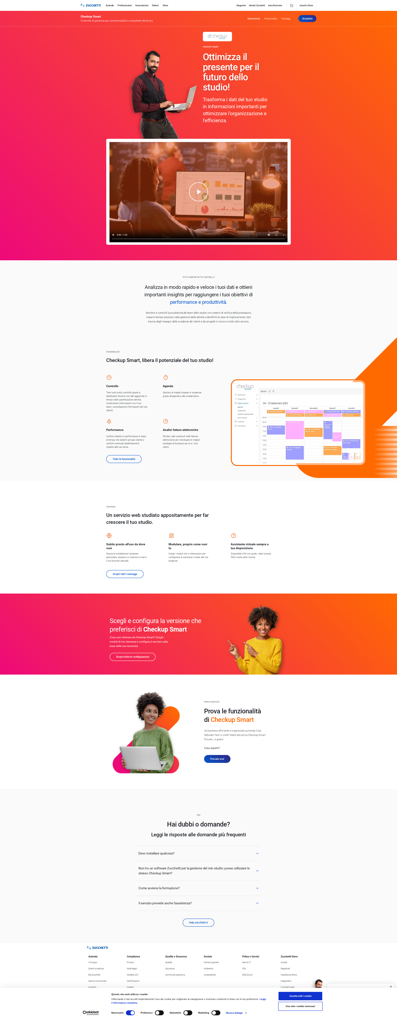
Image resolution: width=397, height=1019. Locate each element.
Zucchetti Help (287, 987)
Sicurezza (170, 968)
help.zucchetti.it (198, 922)
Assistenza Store (289, 975)
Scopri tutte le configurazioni (132, 656)
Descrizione (254, 18)
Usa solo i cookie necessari (300, 1006)
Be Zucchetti (94, 975)
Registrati (285, 968)
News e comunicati (97, 981)
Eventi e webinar (96, 968)
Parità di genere (211, 962)
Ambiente (208, 968)
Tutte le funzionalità (124, 459)
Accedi (284, 962)
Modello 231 (133, 975)
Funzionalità (270, 18)
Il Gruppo (92, 962)
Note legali (132, 968)
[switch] (159, 1012)
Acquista (307, 18)
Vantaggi (286, 18)
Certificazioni (133, 981)
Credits (130, 987)
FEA (244, 968)
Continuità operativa (175, 975)
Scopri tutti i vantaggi (125, 574)
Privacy (130, 962)
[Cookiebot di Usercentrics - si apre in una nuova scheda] (90, 1013)
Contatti (92, 987)
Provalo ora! (217, 758)
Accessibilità (210, 975)
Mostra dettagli (234, 1013)
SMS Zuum (247, 975)
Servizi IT (246, 962)
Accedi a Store (306, 5)
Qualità (168, 962)
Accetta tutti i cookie (300, 996)
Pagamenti (286, 981)
